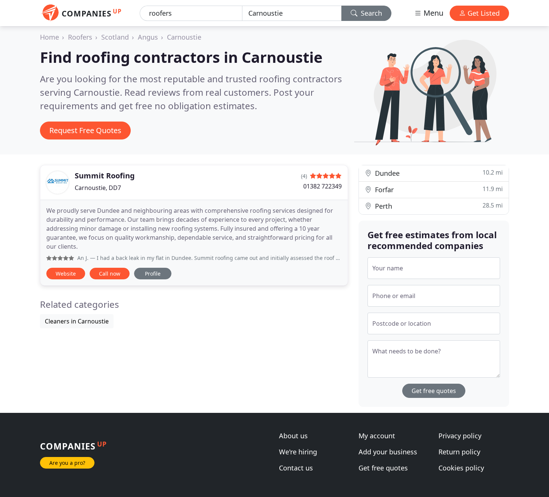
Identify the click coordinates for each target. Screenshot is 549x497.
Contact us (296, 467)
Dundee (438, 173)
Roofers (80, 37)
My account (377, 435)
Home (49, 37)
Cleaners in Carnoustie (77, 321)
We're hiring (298, 451)
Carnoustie (184, 37)
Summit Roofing (105, 176)
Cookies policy (461, 467)
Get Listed (483, 13)
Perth (438, 206)
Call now (109, 273)
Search (370, 13)
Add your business (388, 451)
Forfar (438, 189)
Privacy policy (459, 435)
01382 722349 (322, 186)
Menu (432, 13)
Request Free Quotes (85, 130)
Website (66, 273)
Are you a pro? (67, 462)
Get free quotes (434, 391)
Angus (148, 37)
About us (293, 435)
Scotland (115, 37)
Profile (153, 273)
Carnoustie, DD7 (98, 188)
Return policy (459, 451)
